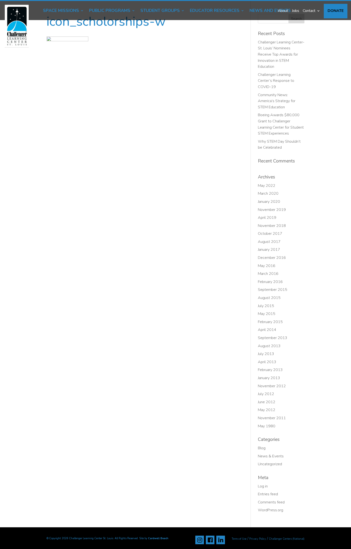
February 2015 (270, 321)
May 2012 (266, 410)
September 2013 (272, 337)
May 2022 (266, 185)
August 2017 (269, 241)
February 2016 (270, 281)
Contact (309, 10)
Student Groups (160, 11)
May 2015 (266, 313)
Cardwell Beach (158, 538)
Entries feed (268, 494)
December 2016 (272, 257)
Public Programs (109, 11)
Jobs (295, 10)
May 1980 (266, 426)
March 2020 (268, 193)
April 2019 (267, 217)
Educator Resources (214, 11)
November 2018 (272, 225)
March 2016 (268, 273)
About (283, 10)
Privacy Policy (257, 539)
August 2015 (269, 297)
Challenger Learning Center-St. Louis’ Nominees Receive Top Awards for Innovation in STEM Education (281, 54)
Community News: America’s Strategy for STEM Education (276, 101)
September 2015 (272, 289)
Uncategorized (270, 464)
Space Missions (61, 11)
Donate (336, 10)
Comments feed (271, 502)
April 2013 (267, 362)
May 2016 (266, 265)
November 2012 (272, 386)
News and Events (270, 11)
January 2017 (269, 249)
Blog (262, 448)
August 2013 (269, 346)
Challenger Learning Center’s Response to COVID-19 (276, 80)
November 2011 (272, 418)
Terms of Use (239, 539)
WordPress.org (270, 510)
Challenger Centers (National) (286, 539)
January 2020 (269, 201)
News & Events (271, 456)
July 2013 (266, 353)
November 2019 (272, 209)
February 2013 (270, 369)
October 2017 (270, 233)
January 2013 (269, 378)
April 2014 (267, 329)
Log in (263, 486)
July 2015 (266, 305)
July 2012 (266, 394)
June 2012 (266, 402)
